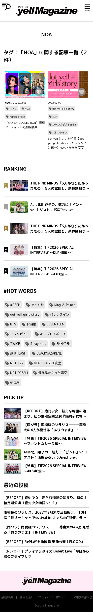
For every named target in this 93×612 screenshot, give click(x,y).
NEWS (8, 102)
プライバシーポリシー (53, 597)
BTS (13, 324)
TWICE (15, 343)
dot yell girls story (63, 108)
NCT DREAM (19, 372)
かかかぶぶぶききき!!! (64, 124)
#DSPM (15, 305)
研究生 (15, 382)
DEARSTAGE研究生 (47, 363)
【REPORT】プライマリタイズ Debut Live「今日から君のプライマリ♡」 (46, 554)
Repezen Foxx (17, 116)
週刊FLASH (18, 353)
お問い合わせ (83, 597)
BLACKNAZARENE (49, 353)
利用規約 (25, 597)
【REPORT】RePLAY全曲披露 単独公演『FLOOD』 (44, 541)
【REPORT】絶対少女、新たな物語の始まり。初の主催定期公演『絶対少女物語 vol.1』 (45, 500)
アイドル (37, 305)
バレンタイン (59, 132)
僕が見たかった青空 (52, 372)
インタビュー (20, 334)
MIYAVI (13, 108)
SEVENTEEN (55, 324)
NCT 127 (17, 363)
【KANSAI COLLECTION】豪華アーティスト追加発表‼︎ (25, 125)
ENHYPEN (63, 343)
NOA (27, 108)
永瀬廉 (31, 324)
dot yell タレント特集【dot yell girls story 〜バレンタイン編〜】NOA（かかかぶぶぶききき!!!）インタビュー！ (67, 143)
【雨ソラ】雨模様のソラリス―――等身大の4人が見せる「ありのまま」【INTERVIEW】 (46, 530)
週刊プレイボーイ (53, 334)
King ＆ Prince (65, 305)
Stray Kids (38, 343)
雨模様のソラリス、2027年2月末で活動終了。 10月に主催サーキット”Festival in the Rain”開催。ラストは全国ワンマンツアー (45, 515)
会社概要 (7, 597)
